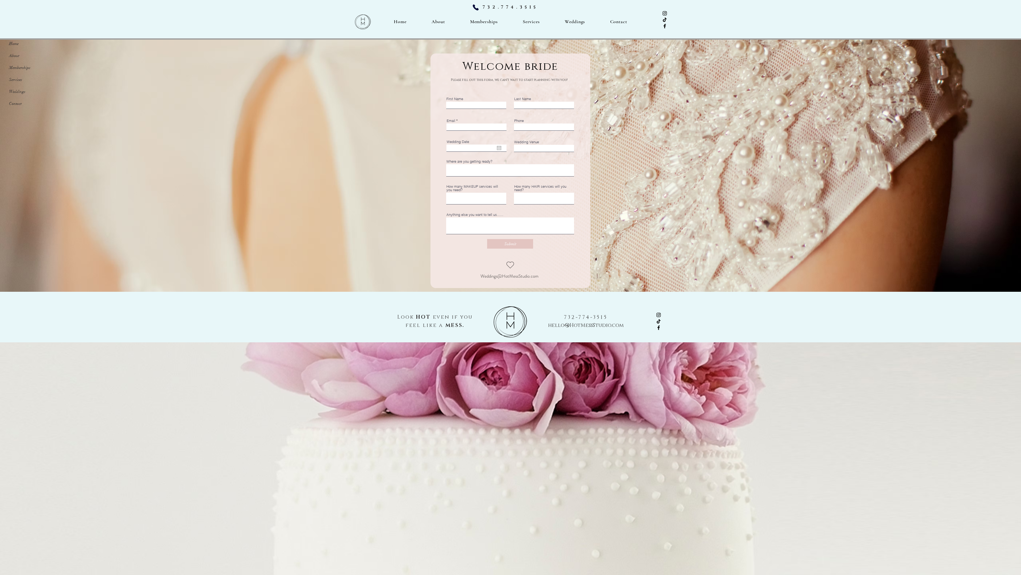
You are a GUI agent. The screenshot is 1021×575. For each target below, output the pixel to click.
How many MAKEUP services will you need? (472, 188)
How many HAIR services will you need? (540, 188)
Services (15, 79)
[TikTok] (665, 20)
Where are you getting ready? (469, 161)
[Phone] (476, 7)
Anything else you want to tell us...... (474, 214)
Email (451, 120)
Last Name (522, 99)
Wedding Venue (526, 142)
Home (14, 43)
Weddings (17, 91)
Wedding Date (458, 141)
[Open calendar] (499, 148)
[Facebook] (665, 26)
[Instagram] (665, 13)
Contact (15, 103)
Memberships (19, 67)
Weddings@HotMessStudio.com (509, 276)
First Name (454, 99)
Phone (519, 120)
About (14, 55)
